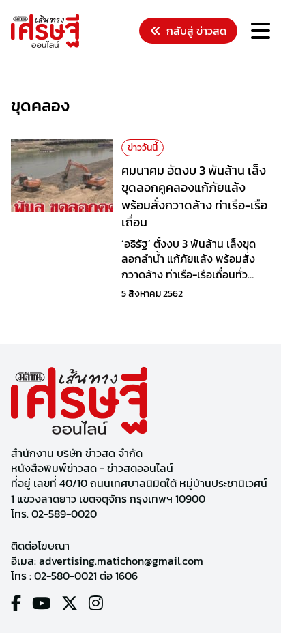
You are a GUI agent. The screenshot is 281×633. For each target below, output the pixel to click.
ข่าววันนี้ (143, 148)
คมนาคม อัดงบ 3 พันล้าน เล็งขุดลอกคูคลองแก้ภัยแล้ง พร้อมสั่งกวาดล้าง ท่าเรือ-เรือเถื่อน (194, 196)
